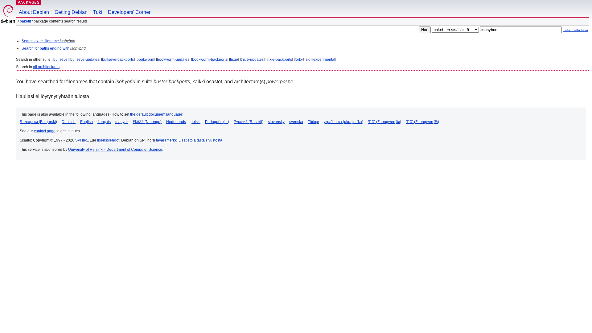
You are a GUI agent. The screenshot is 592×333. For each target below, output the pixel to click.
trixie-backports (279, 59)
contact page (45, 131)
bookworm (145, 59)
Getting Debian (71, 12)
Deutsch (69, 122)
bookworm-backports (209, 59)
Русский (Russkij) (248, 122)
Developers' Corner (129, 12)
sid (308, 59)
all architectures (46, 67)
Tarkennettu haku (575, 30)
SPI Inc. (81, 140)
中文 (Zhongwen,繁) (422, 122)
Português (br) (217, 122)
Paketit (25, 21)
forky (299, 59)
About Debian (34, 12)
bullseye (60, 59)
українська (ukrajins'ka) (343, 122)
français (104, 122)
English (86, 122)
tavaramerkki (167, 140)
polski (195, 122)
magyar (121, 122)
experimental (324, 59)
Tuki (97, 12)
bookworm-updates (173, 59)
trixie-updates (252, 59)
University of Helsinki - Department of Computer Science (115, 149)
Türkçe (313, 122)
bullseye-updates (84, 59)
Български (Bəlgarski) (38, 122)
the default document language (156, 114)
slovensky (276, 122)
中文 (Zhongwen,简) (384, 122)
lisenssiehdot (108, 140)
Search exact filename (48, 41)
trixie (234, 59)
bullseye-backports (118, 59)
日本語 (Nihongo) (147, 122)
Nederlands (176, 122)
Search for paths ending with (54, 48)
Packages (29, 2)
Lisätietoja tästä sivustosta (200, 140)
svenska (296, 122)
